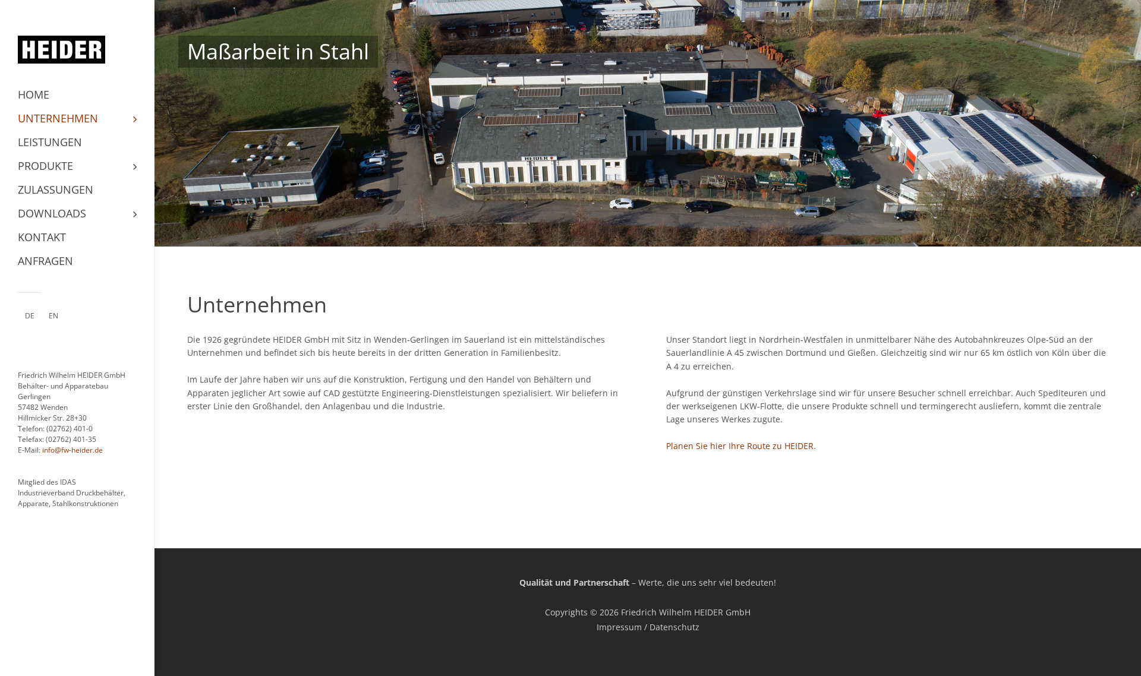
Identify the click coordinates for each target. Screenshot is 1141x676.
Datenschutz (674, 627)
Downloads (52, 213)
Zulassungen (55, 189)
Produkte (45, 166)
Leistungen (50, 142)
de (29, 316)
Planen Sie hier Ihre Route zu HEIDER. (741, 445)
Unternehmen (58, 118)
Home (33, 94)
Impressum (619, 627)
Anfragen (45, 261)
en (53, 316)
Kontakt (42, 237)
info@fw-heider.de (72, 450)
